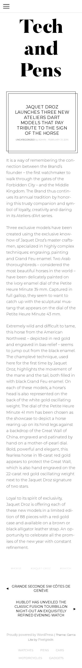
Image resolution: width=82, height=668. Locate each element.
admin (42, 139)
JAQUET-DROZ (41, 568)
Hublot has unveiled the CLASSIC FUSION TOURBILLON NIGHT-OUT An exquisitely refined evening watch (41, 608)
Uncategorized (25, 139)
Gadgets (56, 658)
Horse (17, 568)
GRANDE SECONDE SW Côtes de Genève (41, 588)
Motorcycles (30, 658)
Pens (44, 650)
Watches (25, 650)
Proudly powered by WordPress (30, 635)
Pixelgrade (45, 639)
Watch (66, 568)
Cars (60, 650)
